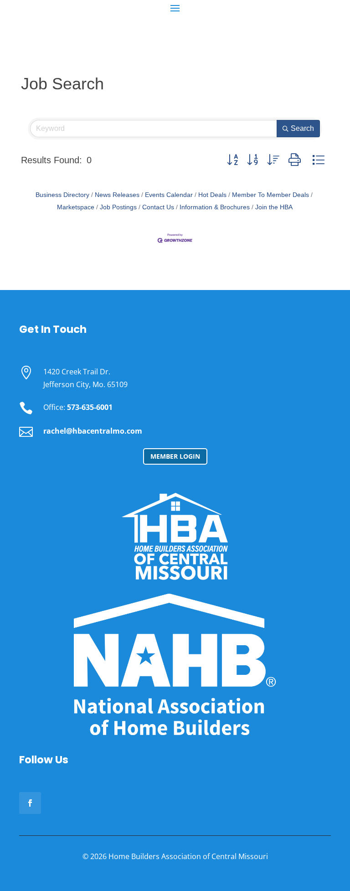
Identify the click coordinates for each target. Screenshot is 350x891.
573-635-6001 (90, 407)
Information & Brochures (215, 207)
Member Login (175, 456)
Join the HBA (274, 207)
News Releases (117, 195)
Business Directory (62, 195)
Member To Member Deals (270, 195)
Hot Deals (212, 195)
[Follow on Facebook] (30, 803)
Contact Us (158, 207)
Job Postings (118, 207)
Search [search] (302, 128)
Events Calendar (169, 195)
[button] (232, 159)
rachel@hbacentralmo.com (92, 431)
